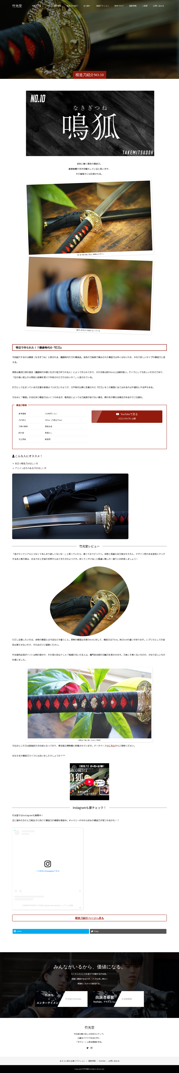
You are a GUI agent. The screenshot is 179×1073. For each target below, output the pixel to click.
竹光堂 (17, 6)
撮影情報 (133, 6)
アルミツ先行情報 (54, 6)
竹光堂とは (36, 6)
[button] (127, 416)
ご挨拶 (145, 6)
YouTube (102, 1061)
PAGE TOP (172, 1038)
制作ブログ (119, 6)
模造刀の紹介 (72, 6)
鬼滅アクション (102, 6)
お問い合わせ (158, 6)
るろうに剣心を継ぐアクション (72, 1061)
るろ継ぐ (87, 6)
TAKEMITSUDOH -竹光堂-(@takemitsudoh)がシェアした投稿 (47, 905)
